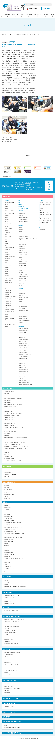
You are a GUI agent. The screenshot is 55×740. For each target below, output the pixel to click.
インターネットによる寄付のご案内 (10, 706)
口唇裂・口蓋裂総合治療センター (25, 348)
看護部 (19, 202)
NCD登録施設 (6, 545)
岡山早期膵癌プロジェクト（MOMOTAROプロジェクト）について (16, 446)
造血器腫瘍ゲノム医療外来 (9, 425)
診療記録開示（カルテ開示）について (11, 520)
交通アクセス (6, 582)
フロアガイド (6, 580)
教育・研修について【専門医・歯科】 (11, 610)
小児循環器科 (7, 258)
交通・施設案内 (37, 15)
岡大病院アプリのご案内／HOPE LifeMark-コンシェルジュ (15, 619)
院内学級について (7, 498)
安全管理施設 (20, 211)
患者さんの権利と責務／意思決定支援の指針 (12, 522)
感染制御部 (21, 215)
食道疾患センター (22, 363)
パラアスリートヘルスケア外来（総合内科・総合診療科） (15, 442)
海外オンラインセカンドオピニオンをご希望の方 (13, 461)
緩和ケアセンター (22, 376)
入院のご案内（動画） (8, 489)
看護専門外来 (6, 454)
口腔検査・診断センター (24, 339)
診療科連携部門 (21, 326)
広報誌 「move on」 (8, 657)
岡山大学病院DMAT (7, 692)
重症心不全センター (23, 281)
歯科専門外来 (7, 326)
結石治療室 (21, 285)
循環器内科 (7, 215)
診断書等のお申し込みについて (10, 406)
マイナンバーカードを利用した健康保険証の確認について (15, 624)
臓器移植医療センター (23, 263)
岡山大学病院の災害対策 (8, 686)
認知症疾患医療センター (24, 335)
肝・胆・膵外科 (8, 224)
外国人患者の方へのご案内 (9, 458)
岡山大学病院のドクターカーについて (11, 569)
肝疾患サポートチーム (44, 208)
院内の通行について (7, 634)
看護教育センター (22, 361)
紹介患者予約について (8, 601)
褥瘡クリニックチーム (44, 212)
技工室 (20, 301)
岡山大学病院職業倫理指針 (9, 516)
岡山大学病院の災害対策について (11, 680)
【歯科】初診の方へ (7, 400)
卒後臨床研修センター (23, 318)
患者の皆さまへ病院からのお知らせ (12, 616)
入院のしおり (6, 487)
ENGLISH (46, 9)
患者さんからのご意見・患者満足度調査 (11, 626)
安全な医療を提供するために (9, 529)
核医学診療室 (21, 283)
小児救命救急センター (23, 369)
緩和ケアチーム (43, 210)
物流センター (21, 299)
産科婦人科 (7, 269)
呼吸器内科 (7, 208)
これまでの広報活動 (7, 675)
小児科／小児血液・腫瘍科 (10, 256)
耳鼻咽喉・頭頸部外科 (9, 247)
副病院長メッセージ (7, 507)
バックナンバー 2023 (9, 659)
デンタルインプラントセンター (25, 354)
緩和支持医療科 (8, 280)
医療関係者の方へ (7, 592)
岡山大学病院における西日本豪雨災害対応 (12, 688)
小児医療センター (22, 337)
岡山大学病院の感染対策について (10, 531)
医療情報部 (21, 291)
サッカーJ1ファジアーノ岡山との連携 (11, 670)
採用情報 (52, 15)
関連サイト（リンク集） (9, 712)
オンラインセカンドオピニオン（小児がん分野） (13, 413)
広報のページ (6, 649)
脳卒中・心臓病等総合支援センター (26, 384)
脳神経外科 (7, 252)
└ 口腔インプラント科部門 (10, 296)
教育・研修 (6, 607)
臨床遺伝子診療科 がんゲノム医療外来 (11, 415)
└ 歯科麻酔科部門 (8, 305)
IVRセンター (21, 272)
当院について (7, 15)
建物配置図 (6, 584)
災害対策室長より (7, 684)
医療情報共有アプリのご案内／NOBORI (11, 622)
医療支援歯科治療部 (9, 322)
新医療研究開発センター (24, 316)
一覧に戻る (27, 155)
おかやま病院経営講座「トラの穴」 (12, 733)
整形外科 (7, 239)
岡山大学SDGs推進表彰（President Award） (12, 727)
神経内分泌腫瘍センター (24, 382)
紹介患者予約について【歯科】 (10, 603)
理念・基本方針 (7, 509)
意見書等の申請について (8, 409)
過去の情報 (7, 667)
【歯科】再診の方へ (7, 402)
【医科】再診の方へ (7, 396)
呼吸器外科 (7, 226)
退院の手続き (6, 492)
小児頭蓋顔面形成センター (24, 330)
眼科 (6, 245)
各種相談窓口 (45, 15)
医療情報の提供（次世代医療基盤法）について (13, 527)
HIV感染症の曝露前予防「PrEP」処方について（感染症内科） (16, 437)
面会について (6, 496)
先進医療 (5, 564)
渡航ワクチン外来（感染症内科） (10, 431)
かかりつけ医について (8, 628)
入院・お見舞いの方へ (9, 482)
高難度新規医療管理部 (23, 217)
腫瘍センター (21, 257)
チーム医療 (41, 200)
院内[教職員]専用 (7, 176)
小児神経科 (7, 260)
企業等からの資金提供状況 (9, 554)
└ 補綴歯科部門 (8, 299)
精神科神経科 (7, 250)
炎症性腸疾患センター (23, 276)
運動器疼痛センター (23, 278)
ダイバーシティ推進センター (23, 208)
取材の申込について (7, 566)
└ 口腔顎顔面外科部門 (9, 312)
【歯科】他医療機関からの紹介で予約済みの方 (13, 404)
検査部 (20, 227)
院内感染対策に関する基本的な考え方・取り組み (14, 533)
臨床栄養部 (21, 250)
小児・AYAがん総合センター (24, 380)
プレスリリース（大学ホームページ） (11, 664)
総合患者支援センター (23, 297)
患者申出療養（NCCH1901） (10, 417)
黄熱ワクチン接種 (7, 433)
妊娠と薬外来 (6, 452)
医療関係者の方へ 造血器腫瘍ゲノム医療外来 (14, 427)
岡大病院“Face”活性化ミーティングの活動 (12, 652)
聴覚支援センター (21, 206)
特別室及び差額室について (9, 494)
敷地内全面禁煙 (33, 9)
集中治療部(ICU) (22, 234)
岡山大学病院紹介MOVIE (8, 654)
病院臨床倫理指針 (7, 514)
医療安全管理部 (22, 213)
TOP (1, 15)
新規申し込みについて (9, 598)
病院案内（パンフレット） (9, 541)
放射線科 (7, 271)
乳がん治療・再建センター (24, 328)
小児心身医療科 (8, 265)
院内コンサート (7, 571)
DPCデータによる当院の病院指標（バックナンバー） (15, 558)
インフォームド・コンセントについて (11, 630)
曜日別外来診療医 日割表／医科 (10, 474)
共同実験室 (42, 229)
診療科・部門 (15, 15)
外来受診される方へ (8, 388)
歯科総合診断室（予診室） (10, 324)
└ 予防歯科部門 (8, 301)
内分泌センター (22, 259)
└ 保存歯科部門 (8, 292)
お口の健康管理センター (24, 374)
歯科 (6, 288)
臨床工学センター (22, 295)
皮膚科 (6, 243)
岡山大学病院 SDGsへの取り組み (12, 721)
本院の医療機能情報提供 (8, 552)
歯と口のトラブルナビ (8, 456)
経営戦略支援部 (22, 293)
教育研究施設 (20, 314)
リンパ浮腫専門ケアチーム (45, 220)
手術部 (20, 231)
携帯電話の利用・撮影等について (10, 632)
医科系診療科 (6, 200)
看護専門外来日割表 (7, 476)
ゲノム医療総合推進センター (24, 320)
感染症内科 (7, 219)
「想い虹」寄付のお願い (9, 703)
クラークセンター (22, 365)
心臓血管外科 (7, 232)
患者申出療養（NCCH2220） (10, 419)
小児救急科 (7, 267)
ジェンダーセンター (23, 274)
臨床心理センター (22, 367)
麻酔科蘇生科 (7, 254)
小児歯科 (7, 316)
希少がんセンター (22, 378)
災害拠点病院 (6, 690)
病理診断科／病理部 (9, 278)
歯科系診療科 (6, 286)
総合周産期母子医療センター (24, 255)
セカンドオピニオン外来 (8, 411)
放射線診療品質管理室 (23, 221)
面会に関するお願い (7, 641)
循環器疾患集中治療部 (23, 236)
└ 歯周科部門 (7, 294)
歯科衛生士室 (21, 304)
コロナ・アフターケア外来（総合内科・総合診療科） (14, 440)
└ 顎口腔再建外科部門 (9, 309)
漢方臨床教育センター (23, 358)
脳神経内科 (7, 217)
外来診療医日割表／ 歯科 (8, 472)
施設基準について (7, 562)
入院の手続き (6, 485)
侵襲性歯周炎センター (23, 352)
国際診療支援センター (23, 310)
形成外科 (7, 241)
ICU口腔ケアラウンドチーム (45, 202)
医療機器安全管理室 (23, 219)
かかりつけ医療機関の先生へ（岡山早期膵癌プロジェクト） (16, 448)
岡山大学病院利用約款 (8, 525)
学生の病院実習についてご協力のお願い (11, 643)
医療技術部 (20, 204)
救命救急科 (7, 273)
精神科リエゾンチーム (44, 218)
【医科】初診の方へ (7, 393)
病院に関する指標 (7, 556)
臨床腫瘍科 (7, 276)
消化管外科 (7, 221)
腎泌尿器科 (7, 230)
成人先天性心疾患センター (24, 345)
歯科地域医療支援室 (23, 306)
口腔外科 (7, 307)
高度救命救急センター (23, 252)
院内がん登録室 (22, 308)
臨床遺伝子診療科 (8, 282)
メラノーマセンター (23, 350)
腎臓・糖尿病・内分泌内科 (10, 211)
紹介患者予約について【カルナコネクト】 (12, 595)
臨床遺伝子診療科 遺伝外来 (9, 423)
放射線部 (21, 229)
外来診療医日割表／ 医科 (8, 470)
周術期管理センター (23, 261)
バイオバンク (21, 322)
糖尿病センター (22, 270)
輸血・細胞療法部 (22, 244)
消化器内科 (7, 204)
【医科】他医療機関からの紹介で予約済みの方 (13, 398)
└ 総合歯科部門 (8, 290)
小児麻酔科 (7, 263)
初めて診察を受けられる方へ (9, 391)
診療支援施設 (20, 288)
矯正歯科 (7, 314)
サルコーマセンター (23, 343)
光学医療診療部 (22, 248)
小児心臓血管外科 (8, 237)
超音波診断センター (23, 265)
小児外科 (7, 234)
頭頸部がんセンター (23, 332)
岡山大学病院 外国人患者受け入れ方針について (13, 537)
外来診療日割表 (7, 466)
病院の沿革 (6, 543)
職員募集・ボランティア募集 (10, 698)
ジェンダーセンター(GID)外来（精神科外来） (12, 444)
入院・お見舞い (28, 15)
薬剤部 (19, 200)
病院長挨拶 (6, 505)
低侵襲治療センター (23, 268)
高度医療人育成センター (24, 371)
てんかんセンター (22, 341)
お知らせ (9, 34)
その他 (40, 227)
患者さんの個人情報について (9, 518)
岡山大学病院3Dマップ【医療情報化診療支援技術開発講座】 (15, 586)
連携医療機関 (6, 550)
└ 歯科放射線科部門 (9, 303)
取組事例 (5, 725)
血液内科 (7, 206)
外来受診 (21, 15)
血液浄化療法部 (22, 246)
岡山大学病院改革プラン (8, 512)
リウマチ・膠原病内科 (9, 213)
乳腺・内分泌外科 (8, 228)
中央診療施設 (20, 225)
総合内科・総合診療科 (9, 202)
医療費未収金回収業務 (8, 548)
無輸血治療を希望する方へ (9, 539)
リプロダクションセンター (24, 356)
